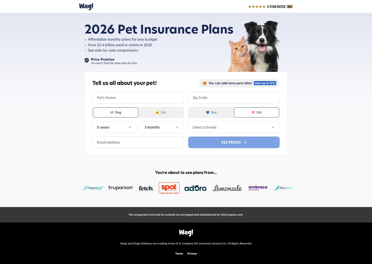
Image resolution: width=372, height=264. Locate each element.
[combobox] (193, 127)
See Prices (231, 142)
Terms (179, 253)
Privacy (192, 253)
